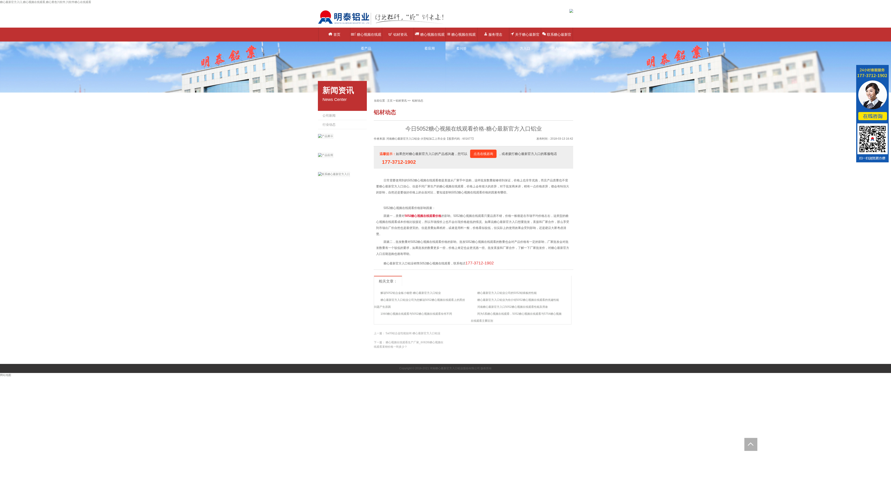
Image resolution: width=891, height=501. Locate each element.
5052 (408, 216)
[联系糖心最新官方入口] (342, 180)
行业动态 (329, 124)
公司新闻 (329, 115)
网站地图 (5, 375)
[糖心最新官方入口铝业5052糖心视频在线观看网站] (384, 24)
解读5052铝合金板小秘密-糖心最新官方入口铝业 (411, 293)
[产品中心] (342, 142)
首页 (336, 34)
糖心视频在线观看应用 (432, 37)
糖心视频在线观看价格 (426, 216)
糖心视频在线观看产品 (369, 37)
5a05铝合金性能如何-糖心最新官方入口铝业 (413, 333)
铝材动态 (417, 100)
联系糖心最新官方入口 (559, 37)
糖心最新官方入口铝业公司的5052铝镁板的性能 (507, 293)
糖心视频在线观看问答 (463, 37)
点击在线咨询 (483, 154)
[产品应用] (342, 161)
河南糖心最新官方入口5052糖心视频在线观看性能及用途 (512, 306)
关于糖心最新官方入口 (527, 37)
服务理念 (495, 34)
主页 (390, 100)
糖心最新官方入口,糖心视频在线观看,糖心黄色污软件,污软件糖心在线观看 (45, 2)
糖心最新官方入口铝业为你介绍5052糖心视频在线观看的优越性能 (518, 300)
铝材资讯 (400, 34)
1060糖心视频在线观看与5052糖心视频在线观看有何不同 (416, 313)
